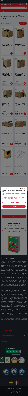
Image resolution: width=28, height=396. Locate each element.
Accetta (14, 206)
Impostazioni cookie (14, 202)
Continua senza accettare (9, 188)
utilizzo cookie (14, 198)
